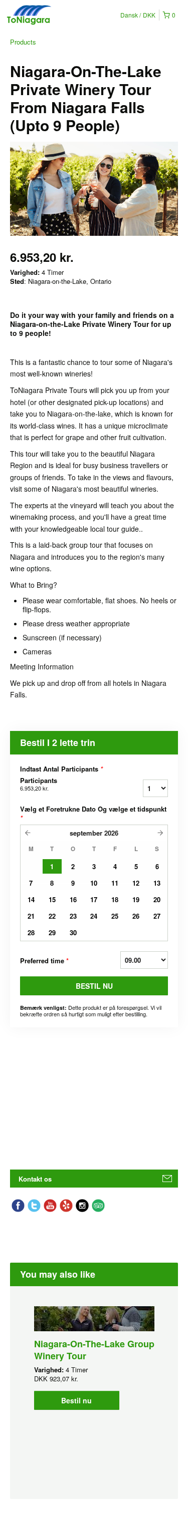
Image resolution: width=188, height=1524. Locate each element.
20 (156, 899)
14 (31, 899)
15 (52, 899)
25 (114, 916)
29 (52, 932)
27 (156, 916)
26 (135, 916)
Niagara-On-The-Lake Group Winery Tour (94, 1349)
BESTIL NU (94, 986)
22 (52, 916)
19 (135, 899)
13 (156, 883)
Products (23, 42)
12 (135, 883)
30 (73, 932)
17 (93, 899)
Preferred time (44, 960)
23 (73, 916)
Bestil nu (76, 1400)
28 (31, 932)
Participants (38, 784)
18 (114, 899)
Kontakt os (35, 1179)
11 (114, 883)
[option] (94, 1358)
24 (93, 916)
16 (73, 899)
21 (31, 916)
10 (93, 883)
